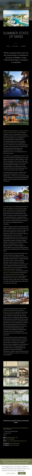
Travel (8, 46)
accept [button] (22, 473)
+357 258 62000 (9, 439)
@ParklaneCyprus (15, 443)
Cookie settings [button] (10, 473)
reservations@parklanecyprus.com (17, 441)
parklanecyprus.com (12, 437)
